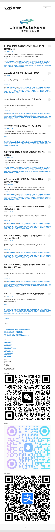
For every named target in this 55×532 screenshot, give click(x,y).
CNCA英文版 (34, 61)
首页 (5, 39)
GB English (6, 62)
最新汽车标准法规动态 (11, 87)
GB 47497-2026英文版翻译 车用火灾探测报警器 (24, 293)
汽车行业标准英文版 (8, 353)
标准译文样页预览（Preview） (10, 348)
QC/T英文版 (20, 65)
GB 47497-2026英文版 (8, 309)
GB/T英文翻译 (30, 62)
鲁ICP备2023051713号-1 (27, 527)
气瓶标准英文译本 (8, 350)
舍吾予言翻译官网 (12, 7)
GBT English (44, 62)
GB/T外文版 (19, 62)
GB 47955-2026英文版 (8, 225)
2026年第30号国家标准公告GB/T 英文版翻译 (22, 125)
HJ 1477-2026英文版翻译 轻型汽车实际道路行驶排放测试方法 (17, 329)
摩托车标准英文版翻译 (39, 65)
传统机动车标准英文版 (11, 61)
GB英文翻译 (10, 65)
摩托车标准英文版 (8, 344)
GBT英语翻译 (33, 63)
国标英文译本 (31, 65)
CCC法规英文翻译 (27, 61)
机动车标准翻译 (10, 66)
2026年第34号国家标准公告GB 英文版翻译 (22, 73)
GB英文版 (14, 227)
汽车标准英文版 (17, 66)
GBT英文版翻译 (20, 63)
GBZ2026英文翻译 (40, 63)
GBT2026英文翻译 (13, 63)
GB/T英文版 (24, 62)
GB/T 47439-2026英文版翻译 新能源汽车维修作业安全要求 (16, 335)
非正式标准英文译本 (8, 356)
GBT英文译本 (27, 63)
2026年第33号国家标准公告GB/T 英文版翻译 (22, 99)
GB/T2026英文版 (13, 62)
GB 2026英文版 (47, 61)
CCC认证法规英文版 (8, 341)
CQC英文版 (40, 61)
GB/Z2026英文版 (37, 62)
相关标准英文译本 (8, 354)
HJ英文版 (15, 65)
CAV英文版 (21, 61)
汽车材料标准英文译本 (8, 351)
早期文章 (6, 318)
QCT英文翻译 (25, 65)
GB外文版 (46, 63)
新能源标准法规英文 (44, 91)
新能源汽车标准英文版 (11, 167)
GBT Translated (15, 226)
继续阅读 (7, 58)
